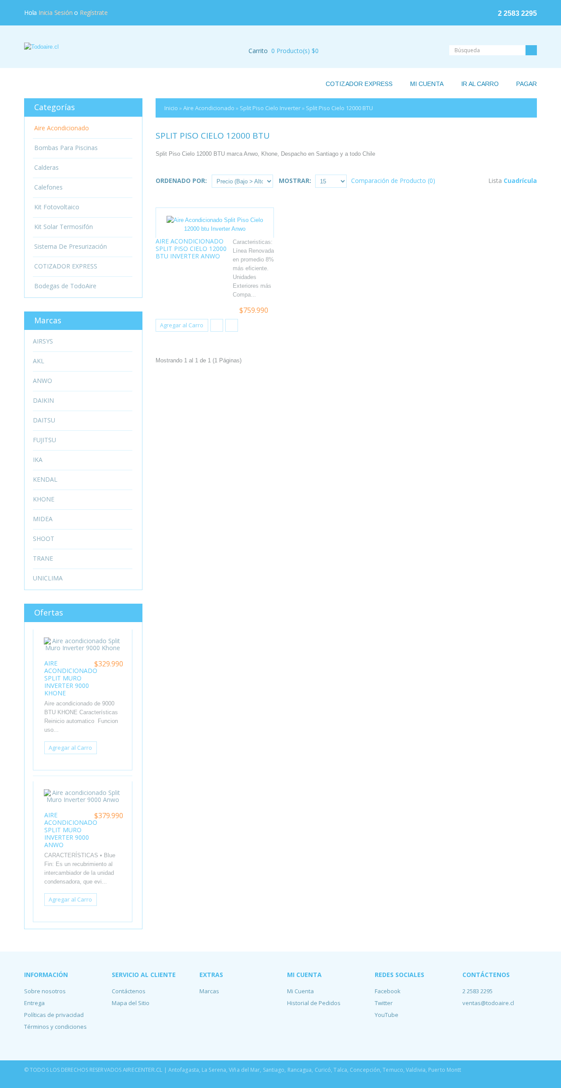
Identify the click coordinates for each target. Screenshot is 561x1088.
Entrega (34, 1003)
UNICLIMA (48, 578)
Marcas (209, 991)
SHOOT (43, 538)
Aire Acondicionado (208, 108)
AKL (38, 361)
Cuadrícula (520, 180)
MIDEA (43, 519)
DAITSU (44, 420)
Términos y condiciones (55, 1027)
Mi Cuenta (427, 83)
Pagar (526, 83)
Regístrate (94, 12)
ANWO (42, 380)
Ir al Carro (480, 83)
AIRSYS (43, 341)
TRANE (43, 558)
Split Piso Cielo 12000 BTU (339, 108)
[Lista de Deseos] (216, 325)
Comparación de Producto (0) (393, 180)
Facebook (388, 991)
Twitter (384, 1003)
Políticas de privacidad (54, 1015)
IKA (38, 459)
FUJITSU (44, 440)
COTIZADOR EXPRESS (65, 266)
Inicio (171, 108)
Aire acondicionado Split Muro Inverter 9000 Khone (70, 678)
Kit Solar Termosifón (63, 226)
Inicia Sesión (55, 12)
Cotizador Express (359, 83)
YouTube (386, 1015)
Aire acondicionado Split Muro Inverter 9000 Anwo (70, 830)
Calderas (46, 167)
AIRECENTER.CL (143, 1070)
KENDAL (45, 479)
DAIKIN (43, 400)
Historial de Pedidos (314, 1003)
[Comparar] (231, 325)
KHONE (43, 499)
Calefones (48, 187)
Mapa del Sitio (130, 1003)
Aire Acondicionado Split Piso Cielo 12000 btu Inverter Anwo (191, 248)
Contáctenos (129, 991)
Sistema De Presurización (70, 246)
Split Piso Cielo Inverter (270, 108)
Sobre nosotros (45, 991)
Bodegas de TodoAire (65, 286)
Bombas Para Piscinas (66, 147)
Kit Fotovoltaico (56, 207)
